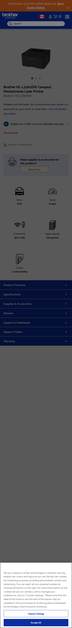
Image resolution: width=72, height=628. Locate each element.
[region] (36, 595)
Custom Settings (36, 613)
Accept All (36, 622)
